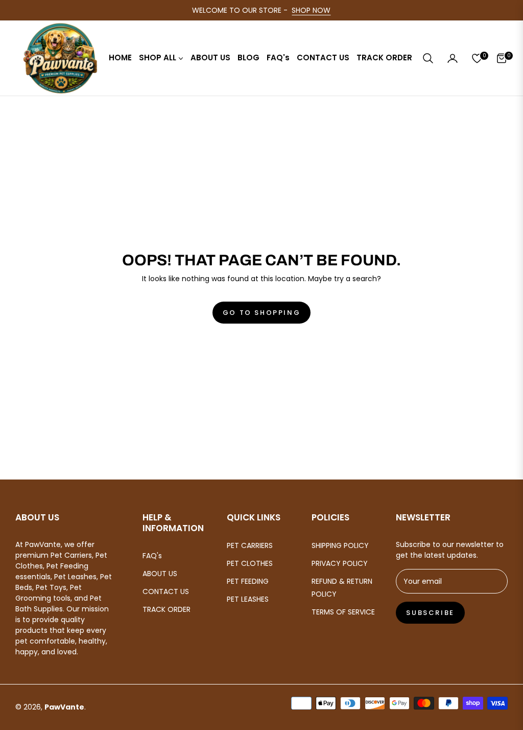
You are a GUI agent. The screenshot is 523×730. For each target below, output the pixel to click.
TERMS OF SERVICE (343, 612)
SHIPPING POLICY (340, 545)
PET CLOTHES (250, 563)
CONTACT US (165, 591)
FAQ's (152, 556)
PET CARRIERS (250, 545)
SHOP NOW (311, 10)
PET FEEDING (248, 581)
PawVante (64, 707)
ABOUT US (159, 573)
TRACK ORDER (166, 609)
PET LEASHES (248, 599)
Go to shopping (261, 312)
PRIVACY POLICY (340, 563)
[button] (428, 58)
